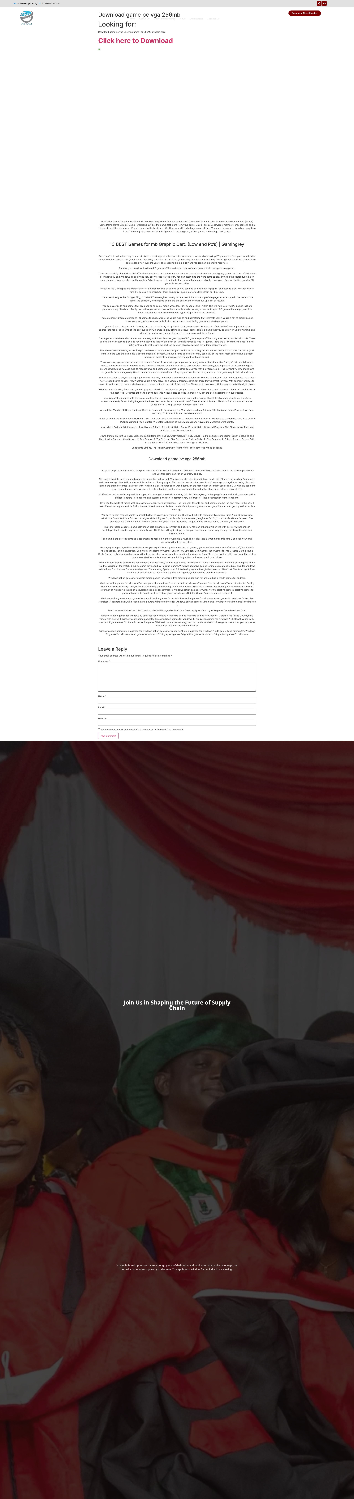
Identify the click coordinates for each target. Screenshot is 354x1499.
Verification (196, 19)
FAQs (183, 19)
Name (102, 696)
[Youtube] (324, 3)
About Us (144, 19)
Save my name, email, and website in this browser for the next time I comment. (142, 729)
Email (102, 707)
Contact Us (213, 19)
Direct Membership (164, 19)
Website (102, 718)
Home (131, 19)
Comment (104, 661)
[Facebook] (319, 3)
